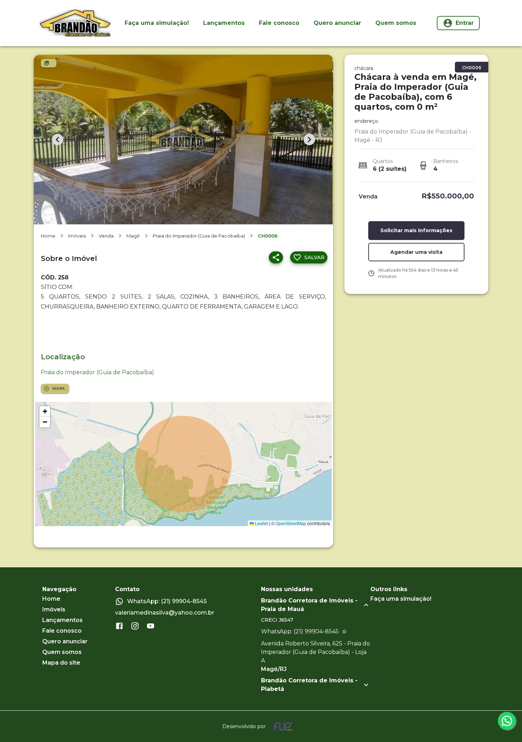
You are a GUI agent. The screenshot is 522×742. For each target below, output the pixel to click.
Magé (133, 236)
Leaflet (261, 523)
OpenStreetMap (291, 523)
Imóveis (77, 236)
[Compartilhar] (276, 257)
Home (48, 236)
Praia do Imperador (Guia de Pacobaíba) (199, 236)
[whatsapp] (507, 721)
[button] (44, 411)
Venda (106, 236)
